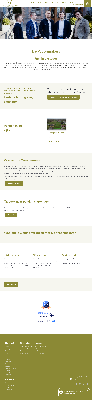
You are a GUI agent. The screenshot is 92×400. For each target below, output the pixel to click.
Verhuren (64, 3)
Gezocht (47, 3)
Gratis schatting (10, 364)
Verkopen (55, 3)
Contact (80, 3)
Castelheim (8, 373)
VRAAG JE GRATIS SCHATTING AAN (63, 97)
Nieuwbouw (9, 353)
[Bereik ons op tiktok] (87, 384)
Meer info (11, 215)
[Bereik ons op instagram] (80, 384)
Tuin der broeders (10, 368)
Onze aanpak (11, 284)
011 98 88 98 (39, 353)
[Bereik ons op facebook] (77, 384)
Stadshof (8, 370)
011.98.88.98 (24, 353)
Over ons (72, 3)
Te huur (38, 3)
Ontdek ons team (14, 183)
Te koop (30, 3)
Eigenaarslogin (78, 5)
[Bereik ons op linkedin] (84, 384)
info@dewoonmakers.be (80, 379)
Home (7, 347)
